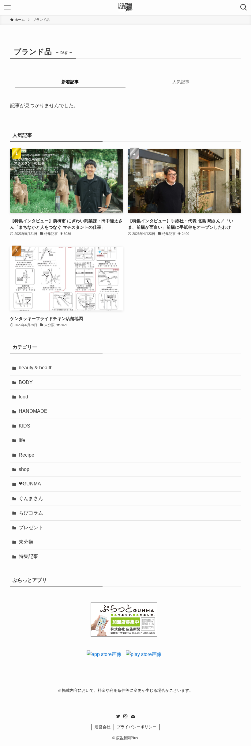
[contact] (133, 716)
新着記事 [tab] (70, 81)
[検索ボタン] (243, 7)
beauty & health (36, 367)
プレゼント (31, 527)
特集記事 (28, 556)
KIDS (24, 425)
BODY (26, 382)
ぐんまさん (31, 498)
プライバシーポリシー (136, 727)
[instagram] (125, 716)
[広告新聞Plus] (125, 7)
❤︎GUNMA (30, 483)
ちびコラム (31, 512)
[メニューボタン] (7, 7)
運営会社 (103, 727)
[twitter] (118, 716)
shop (24, 469)
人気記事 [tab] (180, 81)
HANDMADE (33, 411)
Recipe (26, 455)
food (23, 396)
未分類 (26, 541)
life (22, 440)
